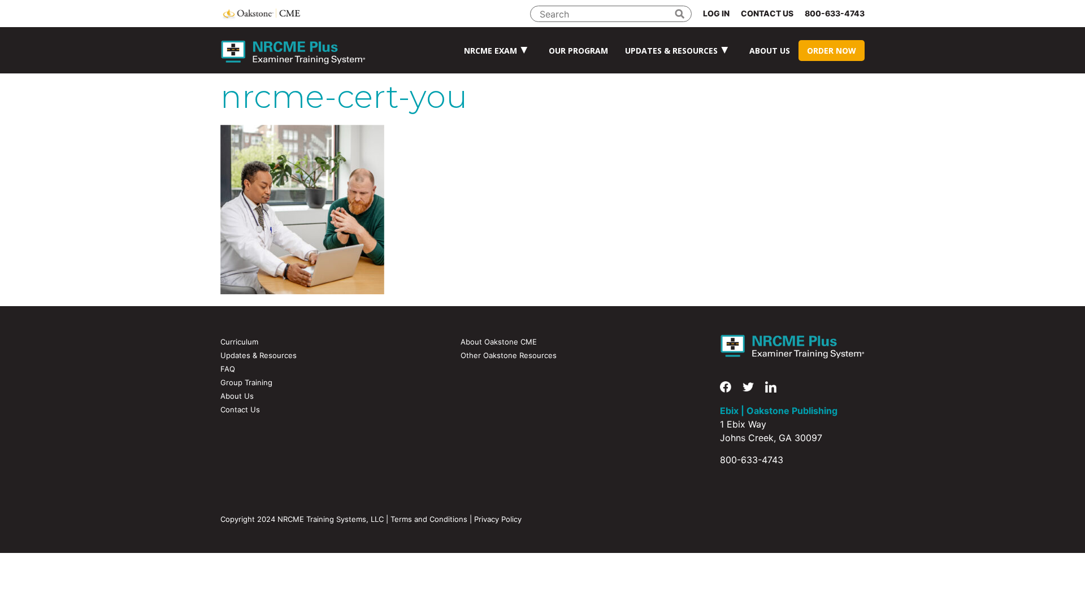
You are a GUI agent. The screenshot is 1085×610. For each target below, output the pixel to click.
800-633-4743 (835, 13)
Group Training (246, 382)
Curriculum (239, 341)
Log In (716, 13)
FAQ (227, 368)
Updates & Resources (671, 50)
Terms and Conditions (428, 519)
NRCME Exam (490, 50)
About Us (769, 50)
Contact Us (767, 13)
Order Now (831, 50)
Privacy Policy (498, 519)
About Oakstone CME (499, 341)
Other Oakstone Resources (509, 355)
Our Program (578, 50)
